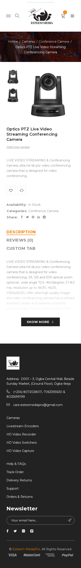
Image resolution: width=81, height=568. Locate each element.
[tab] (21, 232)
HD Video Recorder (21, 434)
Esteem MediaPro (26, 549)
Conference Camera (54, 42)
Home (13, 42)
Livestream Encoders (22, 426)
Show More (38, 322)
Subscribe (70, 520)
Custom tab (20, 248)
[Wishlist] (10, 190)
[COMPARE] (21, 190)
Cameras (28, 42)
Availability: (16, 205)
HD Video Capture (20, 451)
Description (21, 232)
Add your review (18, 147)
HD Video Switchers (21, 443)
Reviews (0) (19, 240)
